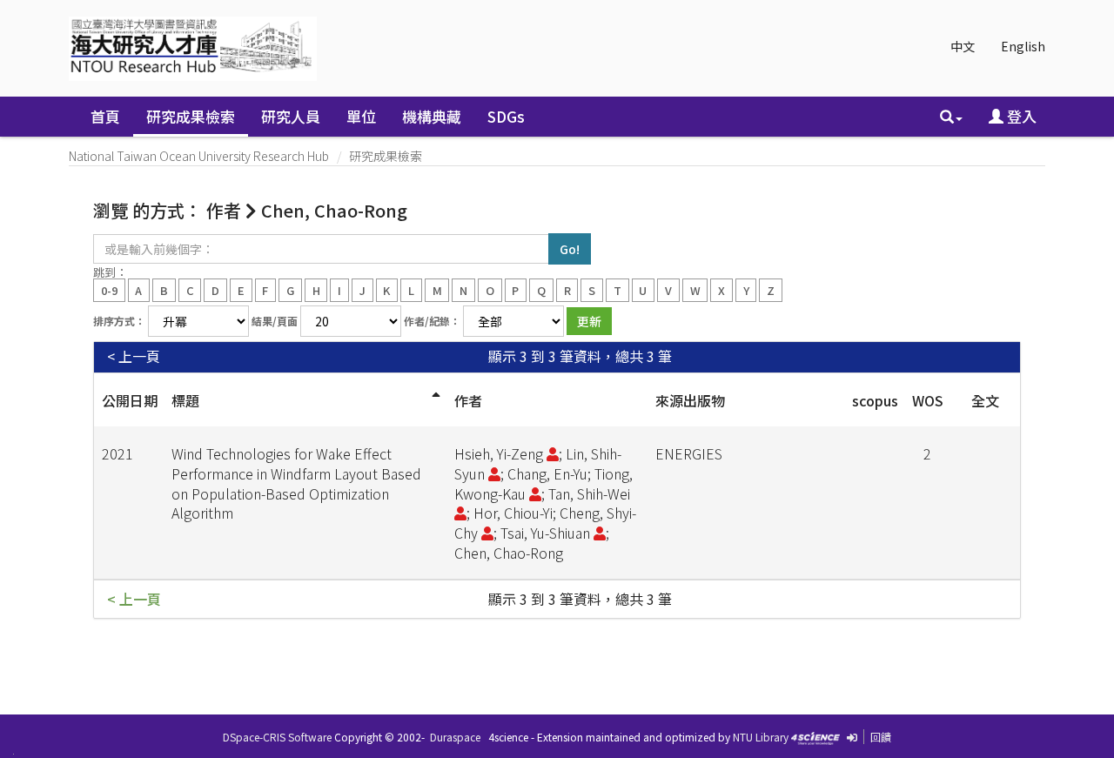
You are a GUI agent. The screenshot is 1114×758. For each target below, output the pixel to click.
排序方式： (119, 320)
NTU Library (761, 736)
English (1023, 46)
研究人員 (290, 116)
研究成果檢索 (190, 116)
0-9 (109, 289)
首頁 (105, 116)
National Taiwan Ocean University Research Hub (199, 155)
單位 (361, 116)
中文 (962, 46)
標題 (185, 400)
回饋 (880, 736)
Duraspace (455, 736)
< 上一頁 (133, 356)
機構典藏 (431, 116)
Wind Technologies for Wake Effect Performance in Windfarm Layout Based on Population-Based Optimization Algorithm (296, 483)
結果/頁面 (275, 320)
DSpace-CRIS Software (277, 736)
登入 (1020, 116)
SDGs (506, 116)
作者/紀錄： (432, 320)
